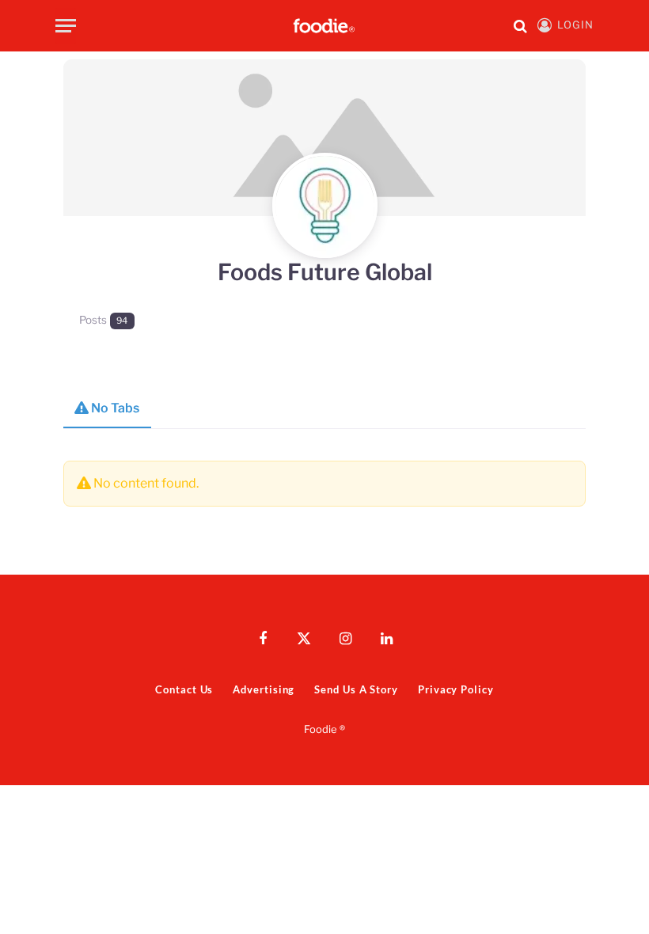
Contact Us (184, 689)
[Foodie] (324, 25)
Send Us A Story (356, 689)
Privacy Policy (456, 689)
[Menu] (65, 26)
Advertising (263, 689)
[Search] (520, 26)
